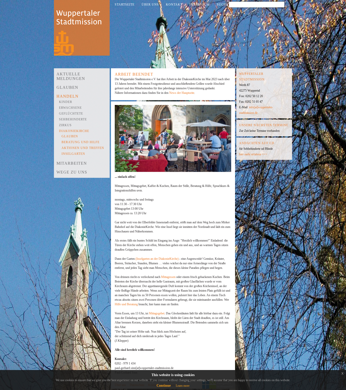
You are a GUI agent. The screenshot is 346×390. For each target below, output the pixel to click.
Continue (164, 385)
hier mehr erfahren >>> (253, 154)
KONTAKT (174, 4)
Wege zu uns (71, 172)
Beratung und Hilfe (81, 142)
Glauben (67, 87)
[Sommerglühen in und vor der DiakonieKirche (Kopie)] (174, 173)
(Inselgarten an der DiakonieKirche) (157, 259)
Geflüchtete (71, 113)
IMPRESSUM (199, 4)
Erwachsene (70, 108)
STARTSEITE (124, 4)
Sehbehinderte (73, 119)
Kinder (65, 102)
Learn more (182, 385)
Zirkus (65, 125)
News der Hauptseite (181, 93)
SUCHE (222, 4)
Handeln (67, 96)
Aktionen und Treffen (83, 148)
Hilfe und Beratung (127, 304)
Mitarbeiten (71, 163)
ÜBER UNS (150, 4)
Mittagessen (168, 277)
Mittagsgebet (156, 313)
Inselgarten (73, 154)
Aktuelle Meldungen (70, 76)
